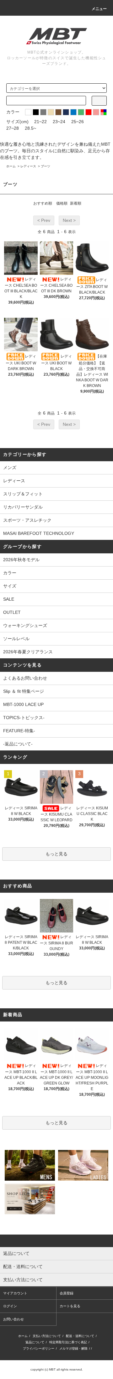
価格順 (61, 203)
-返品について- (18, 743)
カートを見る (70, 1306)
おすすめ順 (42, 203)
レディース (28, 166)
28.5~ (30, 128)
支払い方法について (47, 1336)
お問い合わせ (13, 1319)
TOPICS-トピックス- (24, 717)
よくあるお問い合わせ (25, 678)
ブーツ (45, 166)
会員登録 (66, 1293)
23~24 (59, 121)
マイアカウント (15, 1293)
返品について (34, 1342)
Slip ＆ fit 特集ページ (23, 691)
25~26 (77, 121)
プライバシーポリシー (38, 1348)
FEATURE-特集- (19, 730)
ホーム (11, 166)
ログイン (10, 1306)
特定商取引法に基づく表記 (68, 1342)
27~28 (12, 128)
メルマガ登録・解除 (73, 1348)
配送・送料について (80, 1336)
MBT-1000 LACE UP (23, 704)
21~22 (40, 121)
